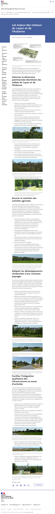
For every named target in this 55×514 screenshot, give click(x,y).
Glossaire (9, 509)
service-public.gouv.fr (14, 504)
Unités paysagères (9, 12)
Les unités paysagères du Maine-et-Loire (22, 12)
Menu (53, 1)
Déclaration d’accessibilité (36, 509)
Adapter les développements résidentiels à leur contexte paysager (4, 83)
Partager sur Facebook (13, 485)
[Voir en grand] (27, 53)
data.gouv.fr (36, 504)
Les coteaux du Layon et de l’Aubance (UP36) (41, 12)
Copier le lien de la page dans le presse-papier (28, 485)
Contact (27, 509)
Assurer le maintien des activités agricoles (4, 71)
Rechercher (50, 1)
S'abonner (39, 485)
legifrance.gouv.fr (26, 504)
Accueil (2, 12)
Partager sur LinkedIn (21, 485)
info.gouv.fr (3, 504)
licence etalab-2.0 (28, 512)
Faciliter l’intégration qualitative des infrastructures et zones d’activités (4, 98)
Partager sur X (17, 485)
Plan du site (3, 509)
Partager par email (24, 485)
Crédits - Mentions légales (18, 509)
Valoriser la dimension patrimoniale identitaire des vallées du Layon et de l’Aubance (4, 55)
